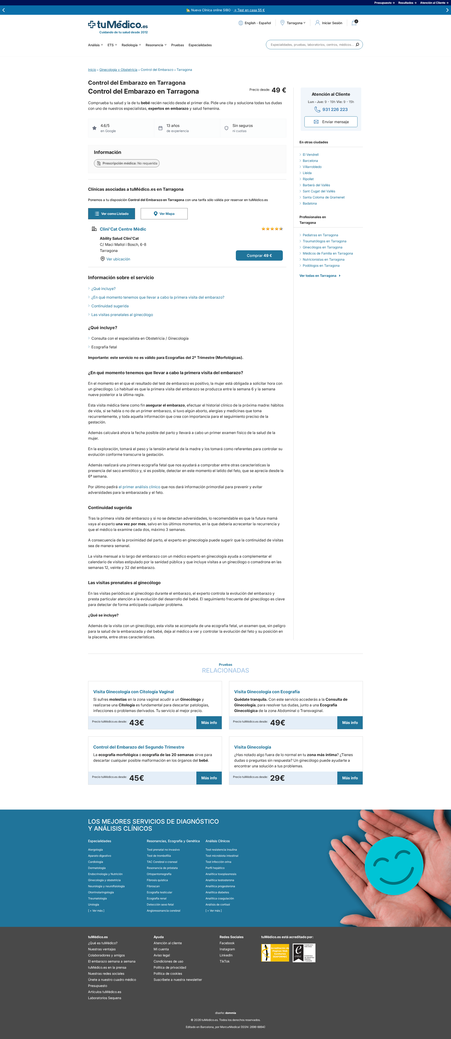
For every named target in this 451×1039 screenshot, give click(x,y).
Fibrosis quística (157, 880)
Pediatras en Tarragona (320, 235)
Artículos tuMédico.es (104, 992)
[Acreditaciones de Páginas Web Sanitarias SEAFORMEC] (275, 953)
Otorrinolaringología (101, 892)
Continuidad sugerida (110, 306)
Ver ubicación (118, 259)
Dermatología (97, 868)
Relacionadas (225, 668)
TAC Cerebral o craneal (162, 862)
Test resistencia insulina (221, 849)
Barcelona (310, 161)
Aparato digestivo (99, 855)
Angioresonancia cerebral (163, 910)
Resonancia (154, 45)
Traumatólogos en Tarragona (324, 241)
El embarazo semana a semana (112, 961)
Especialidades (200, 45)
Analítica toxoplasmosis (221, 874)
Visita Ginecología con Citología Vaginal (133, 691)
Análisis (94, 45)
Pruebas (177, 45)
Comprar (255, 255)
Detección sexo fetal (160, 904)
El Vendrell (311, 154)
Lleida (307, 173)
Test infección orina (218, 862)
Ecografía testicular (159, 892)
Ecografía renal (157, 898)
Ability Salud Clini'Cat (119, 238)
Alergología (95, 849)
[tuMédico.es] (118, 24)
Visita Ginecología (252, 747)
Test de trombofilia (159, 855)
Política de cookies (168, 973)
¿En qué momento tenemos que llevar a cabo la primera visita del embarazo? (157, 297)
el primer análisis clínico (139, 486)
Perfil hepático (215, 868)
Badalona (310, 203)
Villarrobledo (312, 167)
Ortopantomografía (159, 874)
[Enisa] (304, 953)
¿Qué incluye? (103, 288)
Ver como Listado (114, 214)
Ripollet (308, 179)
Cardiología (95, 862)
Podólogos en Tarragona (321, 265)
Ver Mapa (167, 214)
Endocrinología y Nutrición (105, 874)
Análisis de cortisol (218, 904)
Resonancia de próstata (162, 868)
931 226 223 (335, 109)
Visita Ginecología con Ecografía (267, 691)
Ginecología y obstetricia (104, 880)
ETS (111, 45)
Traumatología (97, 898)
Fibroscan (153, 886)
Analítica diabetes (217, 892)
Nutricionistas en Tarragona (324, 259)
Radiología (130, 45)
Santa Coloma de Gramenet (324, 197)
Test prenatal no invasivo (163, 849)
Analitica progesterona (220, 886)
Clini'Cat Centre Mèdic (123, 229)
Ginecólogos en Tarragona (322, 247)
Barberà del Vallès (316, 185)
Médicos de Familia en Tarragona (328, 253)
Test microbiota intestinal (222, 855)
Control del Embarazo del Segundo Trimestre (138, 747)
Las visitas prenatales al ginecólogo (122, 314)
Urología (93, 904)
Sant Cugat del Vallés (319, 191)
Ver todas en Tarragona (317, 276)
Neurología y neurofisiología (106, 886)
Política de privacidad (170, 967)
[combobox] (314, 44)
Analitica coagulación (220, 898)
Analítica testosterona (220, 880)
